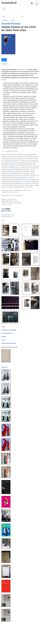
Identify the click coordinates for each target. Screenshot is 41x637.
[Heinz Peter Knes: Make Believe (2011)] (6, 571)
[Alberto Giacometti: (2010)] (6, 600)
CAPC (13, 20)
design (3, 79)
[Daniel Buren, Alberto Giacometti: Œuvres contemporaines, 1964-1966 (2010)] (6, 586)
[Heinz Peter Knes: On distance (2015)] (6, 556)
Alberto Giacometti (11, 164)
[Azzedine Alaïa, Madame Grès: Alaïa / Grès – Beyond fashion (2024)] (6, 458)
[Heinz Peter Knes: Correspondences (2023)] (6, 487)
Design (3, 336)
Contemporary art (7, 333)
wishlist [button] (4, 64)
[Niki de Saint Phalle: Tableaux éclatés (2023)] (6, 501)
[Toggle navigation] (4, 9)
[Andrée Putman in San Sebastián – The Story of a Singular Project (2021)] (6, 355)
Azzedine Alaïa (5, 181)
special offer (6, 210)
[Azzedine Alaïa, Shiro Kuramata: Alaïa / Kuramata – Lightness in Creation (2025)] (6, 430)
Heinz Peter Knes (22, 69)
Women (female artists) (8, 343)
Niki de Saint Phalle (26, 164)
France (3, 340)
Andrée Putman (11, 23)
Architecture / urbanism (8, 330)
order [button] (4, 60)
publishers (4, 20)
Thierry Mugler (14, 172)
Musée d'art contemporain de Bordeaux (27, 181)
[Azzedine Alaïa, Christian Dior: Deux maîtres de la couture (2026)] (6, 388)
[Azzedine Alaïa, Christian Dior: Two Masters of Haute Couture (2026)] (6, 375)
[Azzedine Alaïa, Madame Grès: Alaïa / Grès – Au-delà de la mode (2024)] (6, 472)
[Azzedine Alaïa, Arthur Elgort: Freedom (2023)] (6, 515)
